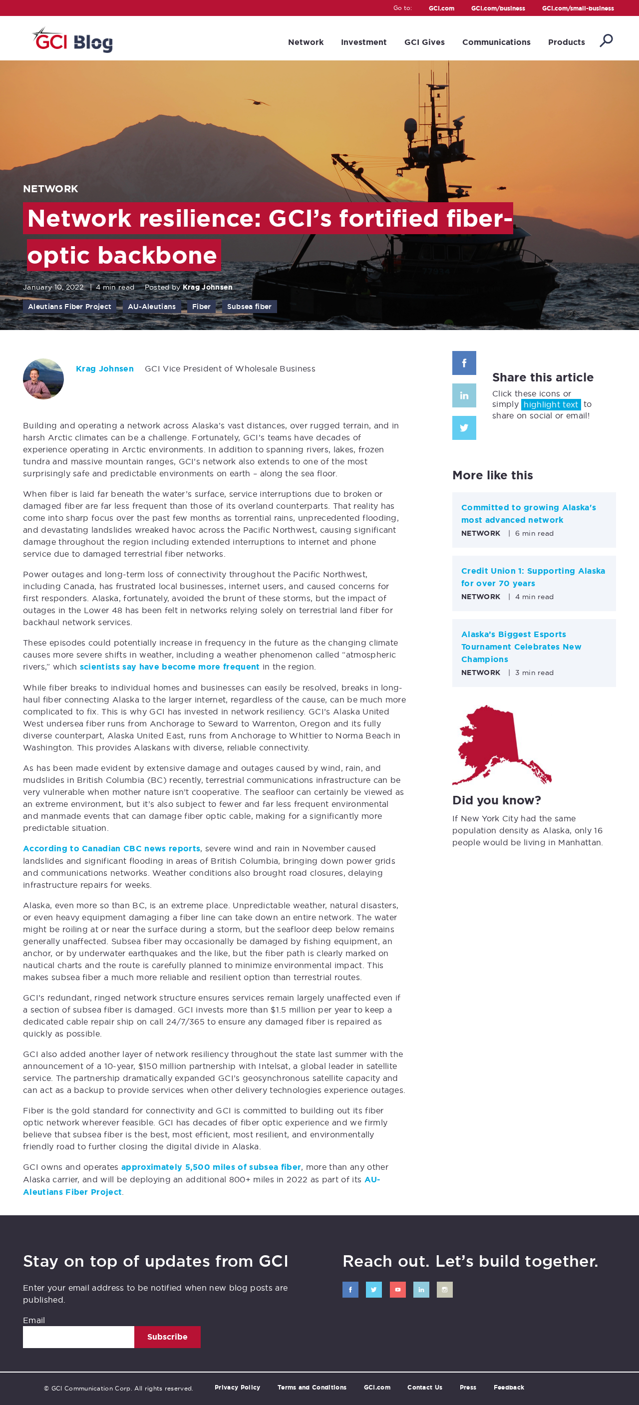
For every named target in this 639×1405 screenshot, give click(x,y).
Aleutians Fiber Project (69, 306)
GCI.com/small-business (578, 8)
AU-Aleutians (152, 306)
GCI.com (441, 8)
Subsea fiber (249, 306)
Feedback (509, 1388)
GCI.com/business (498, 8)
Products (566, 42)
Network (305, 42)
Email (34, 1320)
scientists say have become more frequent (170, 667)
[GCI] (71, 38)
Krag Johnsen (208, 287)
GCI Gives (424, 42)
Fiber (201, 306)
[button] (605, 41)
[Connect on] (350, 1290)
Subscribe (167, 1337)
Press (468, 1388)
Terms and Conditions (312, 1388)
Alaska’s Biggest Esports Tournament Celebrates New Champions (521, 647)
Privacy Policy (237, 1388)
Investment (364, 42)
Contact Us (424, 1388)
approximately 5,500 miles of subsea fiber (211, 1167)
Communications (496, 42)
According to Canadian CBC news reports (111, 848)
